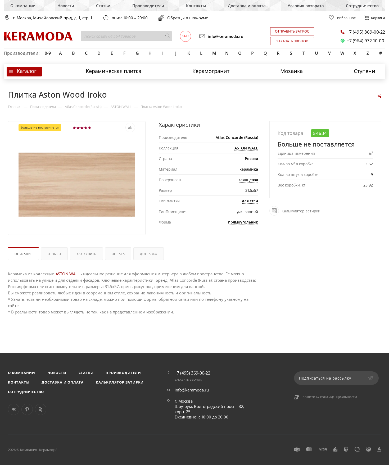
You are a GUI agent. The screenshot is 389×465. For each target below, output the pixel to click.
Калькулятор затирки (120, 382)
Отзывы (54, 254)
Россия (251, 158)
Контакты (196, 5)
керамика (248, 169)
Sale (185, 36)
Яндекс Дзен (40, 409)
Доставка (148, 254)
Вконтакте (13, 409)
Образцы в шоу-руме (187, 17)
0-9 (48, 53)
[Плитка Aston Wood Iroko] (77, 184)
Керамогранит (210, 71)
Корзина (378, 17)
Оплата (118, 254)
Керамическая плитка (113, 71)
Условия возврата (306, 5)
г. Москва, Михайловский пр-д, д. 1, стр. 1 (52, 18)
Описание (23, 254)
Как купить (86, 254)
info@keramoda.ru (225, 36)
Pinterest (27, 409)
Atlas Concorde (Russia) (237, 137)
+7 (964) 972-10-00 (365, 40)
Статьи (103, 5)
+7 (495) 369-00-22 (366, 32)
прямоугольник (243, 222)
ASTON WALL (246, 148)
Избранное (346, 17)
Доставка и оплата (247, 5)
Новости (65, 5)
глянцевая (248, 179)
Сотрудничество (362, 5)
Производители (148, 5)
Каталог (27, 71)
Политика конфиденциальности (329, 397)
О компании (22, 5)
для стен (250, 200)
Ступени (364, 71)
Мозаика (291, 71)
